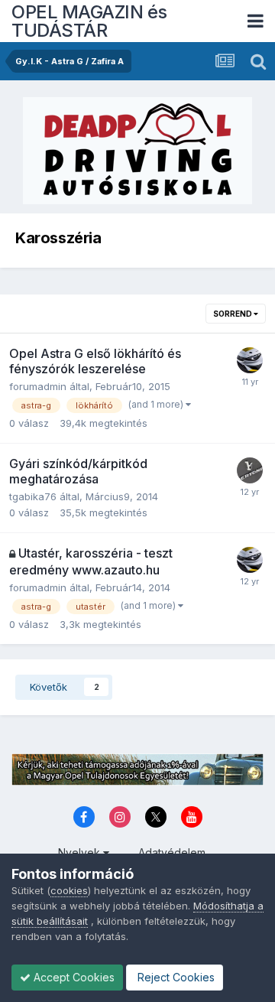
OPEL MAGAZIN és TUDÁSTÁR (89, 21)
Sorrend (233, 313)
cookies (69, 890)
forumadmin (37, 386)
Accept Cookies (73, 977)
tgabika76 (33, 496)
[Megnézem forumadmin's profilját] (250, 360)
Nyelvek (80, 852)
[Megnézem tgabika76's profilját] (250, 470)
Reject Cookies (174, 977)
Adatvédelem (171, 852)
